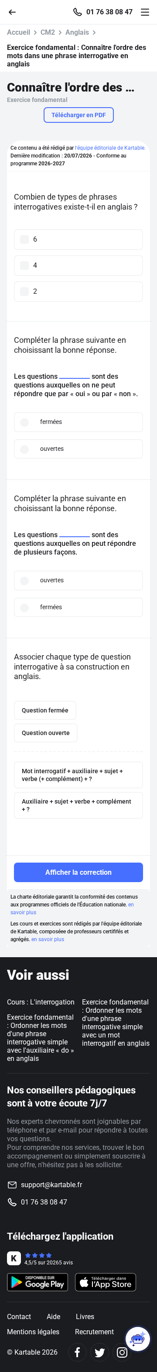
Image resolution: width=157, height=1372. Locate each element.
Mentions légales (33, 1332)
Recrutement (94, 1332)
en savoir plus (47, 939)
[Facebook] (77, 1352)
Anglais (77, 32)
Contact (19, 1317)
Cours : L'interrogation (41, 1002)
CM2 (48, 32)
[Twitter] (99, 1352)
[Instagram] (122, 1352)
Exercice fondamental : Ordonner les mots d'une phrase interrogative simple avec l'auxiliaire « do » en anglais (40, 1038)
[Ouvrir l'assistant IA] (138, 1339)
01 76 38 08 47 (109, 12)
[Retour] (15, 11)
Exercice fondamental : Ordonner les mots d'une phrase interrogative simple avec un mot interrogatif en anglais (116, 1022)
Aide (53, 1317)
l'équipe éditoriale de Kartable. (110, 148)
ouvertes (52, 448)
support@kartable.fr (51, 1185)
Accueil (18, 32)
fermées (51, 421)
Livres (85, 1317)
